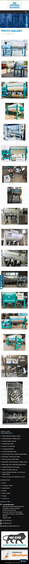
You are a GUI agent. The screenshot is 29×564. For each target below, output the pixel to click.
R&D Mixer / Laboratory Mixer (11, 457)
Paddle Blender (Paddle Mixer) (11, 439)
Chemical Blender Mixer (9, 451)
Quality (4, 491)
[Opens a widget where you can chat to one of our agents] (23, 561)
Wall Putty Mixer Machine (9, 470)
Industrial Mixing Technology (10, 467)
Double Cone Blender (8, 446)
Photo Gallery (6, 493)
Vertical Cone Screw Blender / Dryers (13, 477)
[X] (1, 279)
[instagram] (1, 285)
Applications (6, 488)
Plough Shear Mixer (8, 444)
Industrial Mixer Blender (9, 441)
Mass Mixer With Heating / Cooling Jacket (14, 462)
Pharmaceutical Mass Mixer (10, 459)
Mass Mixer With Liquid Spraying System (14, 464)
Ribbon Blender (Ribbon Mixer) (11, 436)
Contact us (5, 498)
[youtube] (1, 287)
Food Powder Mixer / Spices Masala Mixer (14, 454)
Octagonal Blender (8, 449)
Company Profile (7, 485)
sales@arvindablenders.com (10, 526)
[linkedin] (1, 282)
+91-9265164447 (7, 523)
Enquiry (4, 496)
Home (4, 483)
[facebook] (1, 276)
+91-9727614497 (7, 520)
